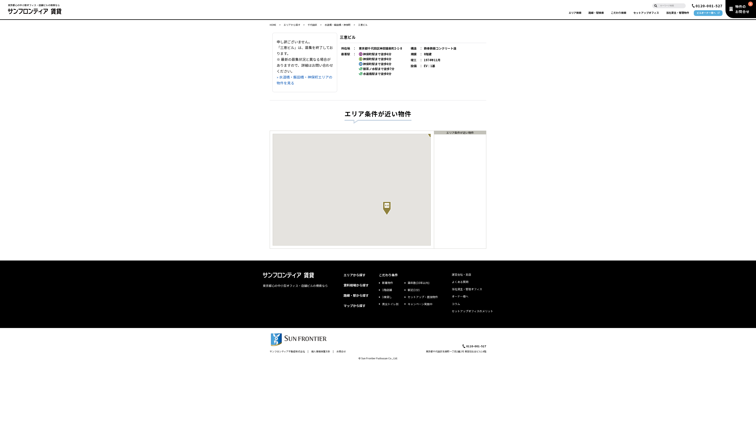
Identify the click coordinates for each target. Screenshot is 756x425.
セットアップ (646, 13)
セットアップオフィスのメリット (472, 311)
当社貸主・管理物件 (677, 13)
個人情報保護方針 (320, 351)
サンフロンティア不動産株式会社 (287, 351)
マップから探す (355, 305)
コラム (456, 304)
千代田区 (312, 24)
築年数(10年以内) (418, 283)
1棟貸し (387, 297)
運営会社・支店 (461, 274)
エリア (575, 13)
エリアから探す (292, 24)
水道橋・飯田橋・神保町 (338, 24)
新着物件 (387, 283)
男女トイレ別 (390, 304)
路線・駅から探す (356, 295)
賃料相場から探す (356, 285)
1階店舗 (387, 290)
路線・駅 (596, 13)
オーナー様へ (460, 296)
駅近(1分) (414, 290)
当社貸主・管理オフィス (467, 289)
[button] (387, 208)
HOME (273, 24)
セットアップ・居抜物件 (423, 297)
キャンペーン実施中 (420, 304)
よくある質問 (460, 282)
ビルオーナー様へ (706, 12)
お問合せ (341, 351)
